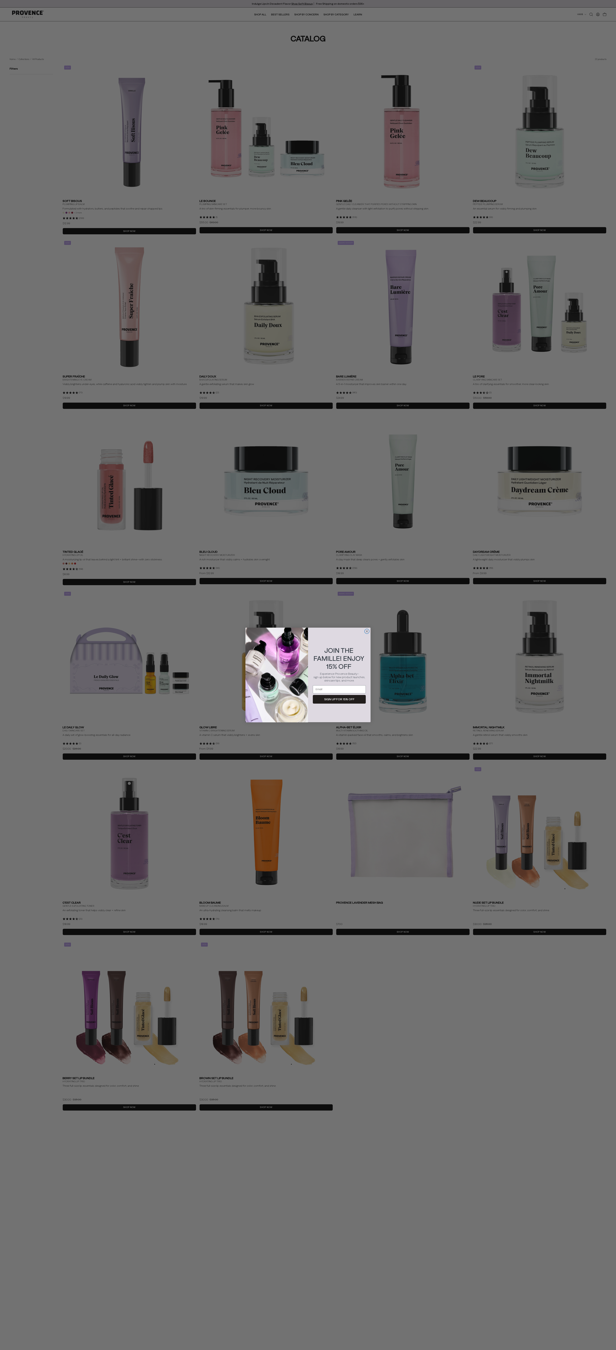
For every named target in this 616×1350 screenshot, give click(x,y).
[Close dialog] (366, 631)
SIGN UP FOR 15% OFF (339, 699)
